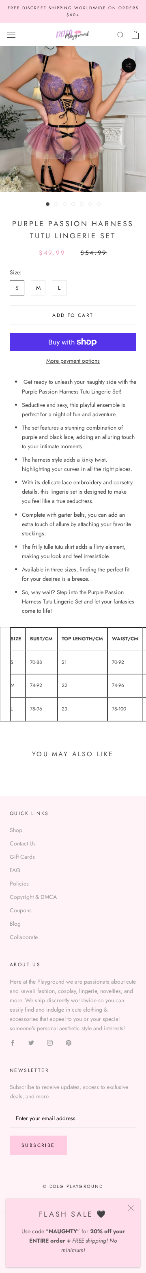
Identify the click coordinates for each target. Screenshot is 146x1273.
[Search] (121, 34)
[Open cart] (135, 35)
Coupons (21, 910)
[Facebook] (12, 1042)
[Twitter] (31, 1042)
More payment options (73, 361)
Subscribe (38, 1145)
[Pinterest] (68, 1042)
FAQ (15, 870)
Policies (19, 883)
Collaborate (24, 937)
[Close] (131, 1208)
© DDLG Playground (73, 1186)
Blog (15, 924)
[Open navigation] (11, 35)
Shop (16, 830)
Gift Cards (22, 857)
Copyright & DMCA (33, 897)
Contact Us (23, 843)
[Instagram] (50, 1042)
